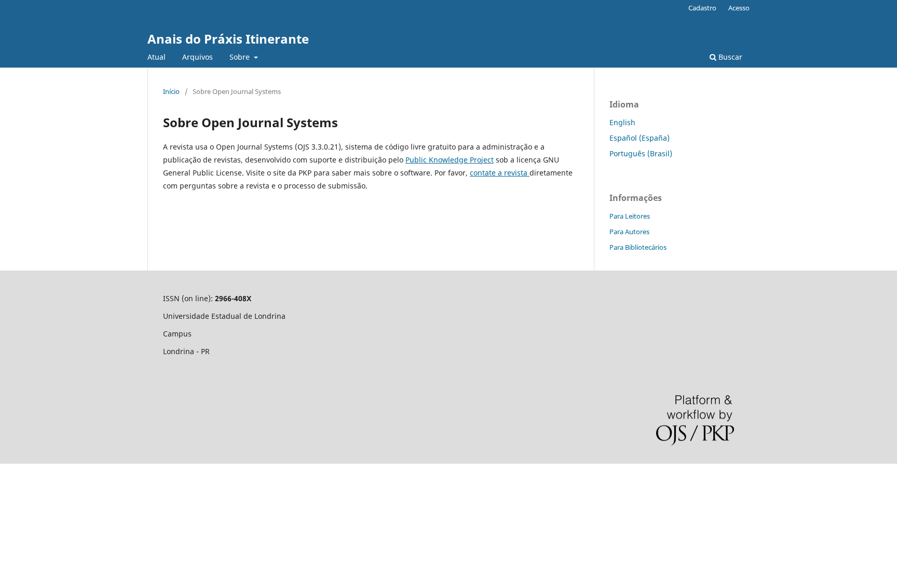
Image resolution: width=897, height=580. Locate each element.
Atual (156, 57)
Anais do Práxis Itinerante (228, 38)
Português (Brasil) (640, 153)
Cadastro (702, 7)
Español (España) (639, 138)
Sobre (240, 57)
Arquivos (197, 57)
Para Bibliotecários (638, 247)
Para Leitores (629, 216)
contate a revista (499, 173)
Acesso (739, 7)
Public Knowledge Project (449, 160)
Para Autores (629, 231)
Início (171, 91)
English (622, 122)
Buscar (729, 57)
